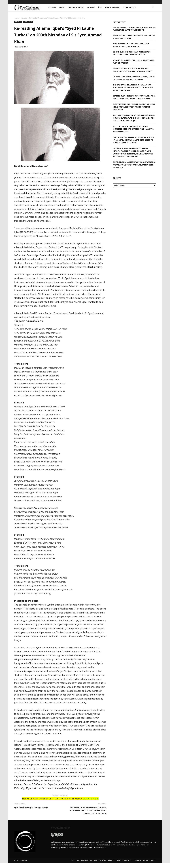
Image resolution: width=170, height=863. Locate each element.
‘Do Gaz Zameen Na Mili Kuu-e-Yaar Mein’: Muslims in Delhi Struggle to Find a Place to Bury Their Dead (133, 88)
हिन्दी (97, 2)
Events (111, 860)
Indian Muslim (75, 2)
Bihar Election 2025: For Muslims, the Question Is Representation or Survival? (132, 69)
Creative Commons (111, 845)
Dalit (62, 2)
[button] (153, 7)
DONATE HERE (91, 798)
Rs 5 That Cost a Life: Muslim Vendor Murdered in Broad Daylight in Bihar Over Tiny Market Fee (133, 129)
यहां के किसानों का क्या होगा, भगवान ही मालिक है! (31, 807)
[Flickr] (141, 2)
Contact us (86, 860)
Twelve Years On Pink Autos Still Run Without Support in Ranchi (131, 45)
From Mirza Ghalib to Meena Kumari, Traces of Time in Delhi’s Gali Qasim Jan (134, 78)
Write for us (100, 860)
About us (75, 860)
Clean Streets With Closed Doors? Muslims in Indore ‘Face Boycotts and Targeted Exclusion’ (134, 107)
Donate (137, 860)
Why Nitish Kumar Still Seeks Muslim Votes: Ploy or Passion (134, 61)
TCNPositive (124, 2)
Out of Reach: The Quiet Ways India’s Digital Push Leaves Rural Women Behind (134, 28)
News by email (149, 860)
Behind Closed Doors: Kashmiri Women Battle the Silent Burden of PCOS (131, 53)
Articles (24, 18)
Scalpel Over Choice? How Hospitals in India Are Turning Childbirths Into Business (134, 97)
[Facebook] (136, 2)
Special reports (124, 860)
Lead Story (28, 22)
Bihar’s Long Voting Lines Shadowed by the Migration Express (134, 36)
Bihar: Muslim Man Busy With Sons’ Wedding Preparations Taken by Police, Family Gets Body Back (134, 165)
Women (88, 2)
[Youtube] (154, 2)
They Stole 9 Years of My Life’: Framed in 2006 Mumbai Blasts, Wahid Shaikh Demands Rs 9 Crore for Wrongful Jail (134, 118)
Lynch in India (108, 2)
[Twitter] (150, 2)
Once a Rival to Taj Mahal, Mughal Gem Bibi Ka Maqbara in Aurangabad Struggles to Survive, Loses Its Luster (133, 140)
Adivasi (54, 2)
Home (16, 18)
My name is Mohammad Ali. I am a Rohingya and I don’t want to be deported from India (88, 810)
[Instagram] (145, 2)
